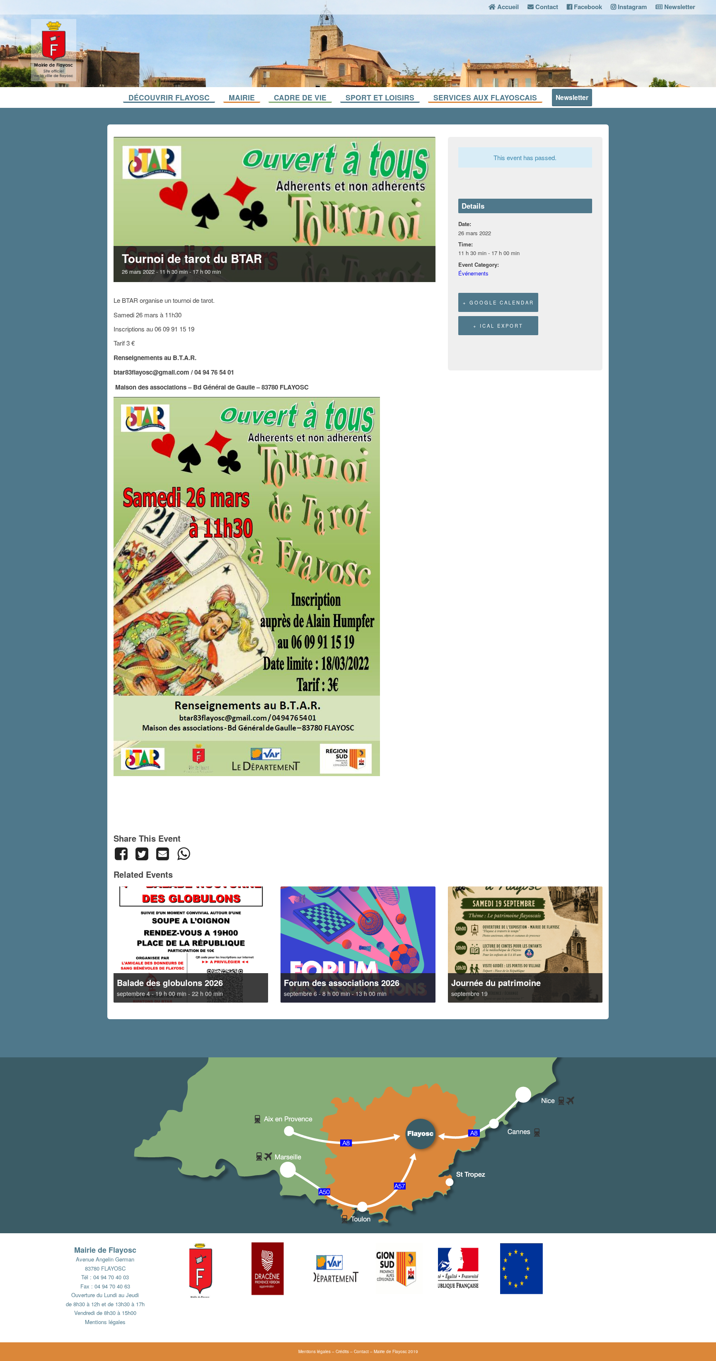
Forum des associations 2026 (341, 982)
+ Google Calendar (498, 302)
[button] (220, 1268)
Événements (473, 273)
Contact (361, 1351)
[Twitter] (141, 853)
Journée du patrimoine (496, 982)
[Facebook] (122, 853)
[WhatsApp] (183, 853)
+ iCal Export (498, 325)
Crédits (342, 1351)
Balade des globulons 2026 (170, 982)
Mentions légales (105, 1322)
